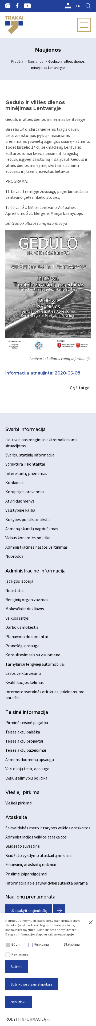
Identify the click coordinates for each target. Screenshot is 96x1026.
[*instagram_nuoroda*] (7, 6)
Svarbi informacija (25, 429)
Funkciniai (42, 944)
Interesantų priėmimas (26, 473)
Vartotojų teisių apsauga (27, 768)
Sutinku (16, 966)
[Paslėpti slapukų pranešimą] (91, 923)
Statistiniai (72, 944)
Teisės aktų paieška (22, 732)
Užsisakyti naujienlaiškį (29, 910)
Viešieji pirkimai (23, 792)
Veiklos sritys (17, 618)
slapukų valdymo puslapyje (55, 934)
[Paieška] (88, 6)
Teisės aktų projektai (24, 741)
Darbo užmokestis (21, 627)
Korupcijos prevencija (24, 491)
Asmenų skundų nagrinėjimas (31, 528)
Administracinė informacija (35, 571)
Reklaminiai (20, 954)
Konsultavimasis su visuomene (32, 654)
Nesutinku (18, 1001)
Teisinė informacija (26, 712)
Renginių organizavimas (26, 599)
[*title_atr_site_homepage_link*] (14, 25)
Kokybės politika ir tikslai (27, 519)
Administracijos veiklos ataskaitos (36, 837)
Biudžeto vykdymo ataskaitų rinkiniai (38, 855)
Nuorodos (14, 556)
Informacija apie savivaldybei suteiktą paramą (46, 883)
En (78, 6)
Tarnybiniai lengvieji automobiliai (35, 664)
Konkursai (14, 482)
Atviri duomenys (19, 501)
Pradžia (17, 61)
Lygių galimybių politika (26, 778)
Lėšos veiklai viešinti (23, 673)
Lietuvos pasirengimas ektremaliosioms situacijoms (41, 442)
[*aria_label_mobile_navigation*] (84, 25)
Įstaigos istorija (19, 581)
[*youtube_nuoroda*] (27, 6)
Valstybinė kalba (20, 510)
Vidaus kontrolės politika (27, 537)
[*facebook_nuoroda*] (17, 6)
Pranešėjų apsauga (22, 645)
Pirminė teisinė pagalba (26, 722)
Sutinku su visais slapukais (32, 984)
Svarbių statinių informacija (29, 455)
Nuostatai (14, 590)
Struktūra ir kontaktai (25, 464)
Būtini (15, 944)
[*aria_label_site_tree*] (68, 6)
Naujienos (35, 61)
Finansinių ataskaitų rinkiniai (30, 864)
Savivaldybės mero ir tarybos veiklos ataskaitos (47, 827)
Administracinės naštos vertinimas (36, 547)
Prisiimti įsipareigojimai (26, 874)
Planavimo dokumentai (26, 636)
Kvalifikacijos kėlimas (24, 682)
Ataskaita (16, 817)
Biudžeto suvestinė (22, 846)
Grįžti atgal (80, 387)
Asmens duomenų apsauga (29, 759)
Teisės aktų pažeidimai (25, 750)
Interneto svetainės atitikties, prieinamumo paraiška (45, 694)
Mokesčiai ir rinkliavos (24, 608)
